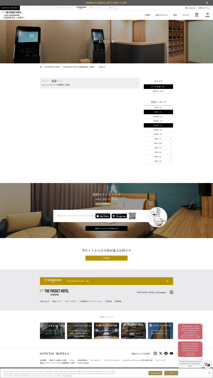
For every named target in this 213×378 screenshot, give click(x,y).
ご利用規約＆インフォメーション (90, 301)
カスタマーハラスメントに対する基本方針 (138, 360)
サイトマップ (160, 360)
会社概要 (43, 360)
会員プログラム (162, 15)
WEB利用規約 (82, 360)
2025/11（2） (158, 121)
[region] (106, 373)
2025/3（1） (158, 130)
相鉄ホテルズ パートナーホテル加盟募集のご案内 (57, 363)
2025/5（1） (158, 125)
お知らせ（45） (158, 91)
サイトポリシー (95, 360)
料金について (57, 301)
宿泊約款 (109, 301)
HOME (147, 15)
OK (171, 373)
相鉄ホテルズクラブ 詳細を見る (106, 228)
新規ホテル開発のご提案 (57, 360)
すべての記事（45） (158, 87)
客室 (175, 15)
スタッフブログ (70, 301)
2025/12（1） (158, 116)
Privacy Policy (67, 375)
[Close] (209, 372)
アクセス (185, 15)
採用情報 (118, 301)
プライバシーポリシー (112, 360)
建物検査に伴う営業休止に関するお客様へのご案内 (106, 3)
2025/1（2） (158, 134)
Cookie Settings (155, 373)
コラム (72, 360)
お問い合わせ (44, 301)
